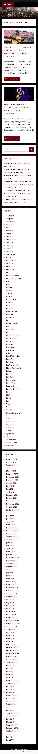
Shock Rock (10, 410)
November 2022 (12, 531)
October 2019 (11, 593)
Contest (9, 248)
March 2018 (11, 644)
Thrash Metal (11, 440)
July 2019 (10, 602)
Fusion (9, 287)
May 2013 (10, 722)
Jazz (7, 320)
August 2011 (11, 734)
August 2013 (11, 716)
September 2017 (13, 662)
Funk (8, 284)
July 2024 (10, 486)
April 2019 (10, 611)
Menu (10, 4)
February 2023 (12, 528)
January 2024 (11, 498)
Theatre (9, 437)
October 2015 (11, 698)
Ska (7, 416)
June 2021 (10, 575)
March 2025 (11, 471)
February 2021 (12, 578)
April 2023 (10, 522)
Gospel (9, 290)
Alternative (10, 221)
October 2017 (11, 659)
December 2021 (12, 558)
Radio (8, 398)
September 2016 (13, 683)
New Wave (10, 344)
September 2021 (13, 566)
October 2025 (11, 462)
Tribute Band (11, 443)
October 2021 (11, 563)
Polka (8, 371)
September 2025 (13, 465)
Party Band (10, 359)
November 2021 (12, 560)
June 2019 (10, 605)
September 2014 (13, 704)
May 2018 (10, 638)
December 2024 (12, 477)
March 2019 (11, 614)
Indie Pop (10, 308)
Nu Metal (10, 350)
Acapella (9, 218)
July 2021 (10, 572)
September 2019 (13, 596)
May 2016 (10, 692)
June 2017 (10, 671)
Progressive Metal (13, 389)
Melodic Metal (12, 323)
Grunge (9, 293)
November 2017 (12, 656)
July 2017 (10, 668)
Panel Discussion (13, 356)
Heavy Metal (11, 299)
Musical (9, 341)
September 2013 (13, 713)
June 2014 (10, 710)
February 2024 (12, 495)
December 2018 (12, 620)
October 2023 (11, 507)
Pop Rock (10, 377)
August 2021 (11, 569)
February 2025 (12, 474)
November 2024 (12, 480)
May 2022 (10, 546)
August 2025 (11, 468)
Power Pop (10, 383)
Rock (8, 407)
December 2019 (12, 587)
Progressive (11, 386)
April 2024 (10, 492)
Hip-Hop (9, 302)
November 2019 (12, 590)
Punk (8, 392)
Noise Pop (10, 347)
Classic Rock (11, 239)
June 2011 (10, 740)
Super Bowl (10, 428)
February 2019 (12, 617)
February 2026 (12, 459)
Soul (8, 419)
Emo (8, 272)
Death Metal (11, 260)
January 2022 (11, 555)
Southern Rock (12, 422)
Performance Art (12, 365)
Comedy (9, 245)
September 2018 (13, 629)
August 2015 (11, 701)
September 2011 (13, 731)
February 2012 (12, 728)
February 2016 (12, 695)
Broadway (10, 230)
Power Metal (11, 380)
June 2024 (10, 489)
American (10, 224)
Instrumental (11, 311)
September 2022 (13, 537)
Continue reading (11, 79)
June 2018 (10, 635)
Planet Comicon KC (13, 368)
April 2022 (10, 548)
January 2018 (11, 650)
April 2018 (10, 641)
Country (9, 251)
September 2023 (13, 510)
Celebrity (9, 233)
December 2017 (12, 653)
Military (9, 332)
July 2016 (10, 686)
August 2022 (11, 540)
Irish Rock (10, 317)
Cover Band (10, 254)
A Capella (10, 215)
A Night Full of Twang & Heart (18, 163)
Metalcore (10, 329)
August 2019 (11, 599)
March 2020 (11, 581)
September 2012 (13, 725)
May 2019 (10, 608)
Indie (8, 305)
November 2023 (12, 504)
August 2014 (11, 707)
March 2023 (11, 525)
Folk (8, 281)
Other (8, 353)
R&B (8, 395)
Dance (8, 257)
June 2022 (10, 543)
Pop (7, 374)
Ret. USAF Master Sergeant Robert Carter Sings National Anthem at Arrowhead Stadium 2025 (18, 172)
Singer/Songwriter (13, 413)
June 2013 (10, 719)
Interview (10, 314)
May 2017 (10, 674)
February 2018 (12, 647)
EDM (8, 266)
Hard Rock (10, 296)
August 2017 (11, 665)
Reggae (9, 404)
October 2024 (11, 483)
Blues (8, 227)
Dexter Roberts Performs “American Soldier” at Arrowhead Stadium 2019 (17, 50)
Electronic (10, 269)
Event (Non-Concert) (14, 278)
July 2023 (10, 516)
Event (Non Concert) (14, 275)
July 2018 (10, 632)
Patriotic (9, 362)
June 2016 (10, 689)
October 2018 (11, 626)
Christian (9, 236)
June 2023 (10, 519)
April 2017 (10, 677)
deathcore (10, 263)
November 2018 (12, 623)
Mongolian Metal (13, 335)
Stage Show (10, 425)
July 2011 (10, 737)
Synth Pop (10, 434)
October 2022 (11, 534)
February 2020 (12, 584)
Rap (7, 401)
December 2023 (12, 501)
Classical (9, 242)
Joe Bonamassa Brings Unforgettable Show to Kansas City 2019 (16, 107)
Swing (8, 431)
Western (9, 446)
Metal (8, 326)
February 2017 (12, 680)
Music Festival (12, 338)
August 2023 (11, 513)
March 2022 (11, 552)
